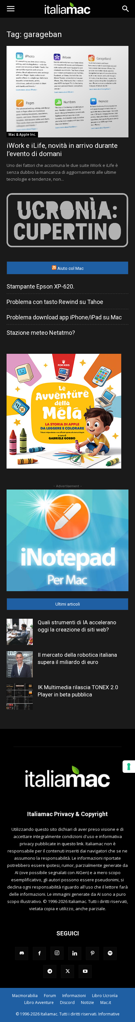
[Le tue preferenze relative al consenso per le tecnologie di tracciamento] (129, 766)
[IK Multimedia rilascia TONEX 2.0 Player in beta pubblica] (20, 697)
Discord (67, 1002)
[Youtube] (85, 971)
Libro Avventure (39, 1002)
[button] (10, 9)
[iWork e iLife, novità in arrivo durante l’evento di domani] (67, 91)
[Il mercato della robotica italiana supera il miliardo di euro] (20, 664)
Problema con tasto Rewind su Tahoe (55, 301)
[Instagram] (57, 953)
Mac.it (105, 1002)
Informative (109, 1014)
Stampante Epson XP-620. (40, 286)
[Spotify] (110, 953)
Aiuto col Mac (70, 268)
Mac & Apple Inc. (22, 134)
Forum (50, 995)
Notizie (87, 1002)
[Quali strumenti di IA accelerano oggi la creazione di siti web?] (20, 632)
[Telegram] (49, 971)
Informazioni (74, 995)
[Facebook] (39, 953)
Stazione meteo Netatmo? (41, 332)
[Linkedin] (74, 953)
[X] (67, 971)
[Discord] (21, 953)
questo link (73, 844)
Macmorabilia (25, 995)
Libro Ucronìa (105, 995)
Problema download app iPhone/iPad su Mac (64, 317)
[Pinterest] (92, 953)
